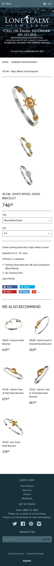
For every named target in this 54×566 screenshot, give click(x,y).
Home (5, 61)
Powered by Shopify (35, 553)
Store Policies (27, 486)
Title (4, 214)
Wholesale (27, 498)
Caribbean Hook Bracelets (24, 61)
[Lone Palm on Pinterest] (31, 524)
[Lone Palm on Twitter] (15, 524)
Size (4, 228)
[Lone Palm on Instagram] (39, 524)
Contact (27, 494)
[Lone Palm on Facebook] (23, 524)
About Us (27, 490)
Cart (49, 3)
